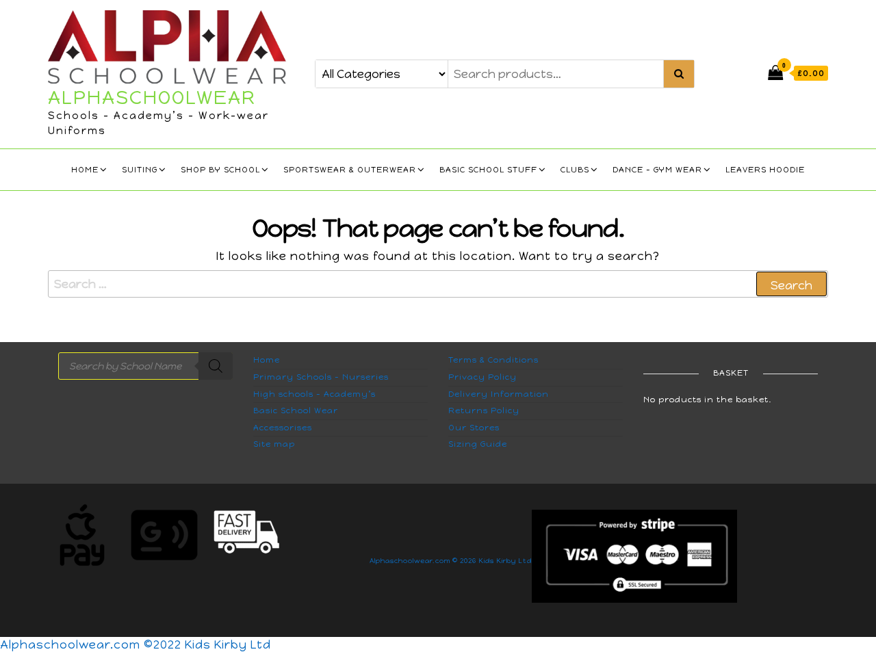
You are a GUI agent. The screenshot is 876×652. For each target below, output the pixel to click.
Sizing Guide (477, 444)
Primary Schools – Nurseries (321, 377)
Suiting (139, 169)
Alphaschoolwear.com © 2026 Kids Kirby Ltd (451, 560)
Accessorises (282, 427)
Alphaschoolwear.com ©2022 (92, 644)
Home (85, 169)
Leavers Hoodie (765, 169)
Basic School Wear (295, 410)
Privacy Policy (482, 377)
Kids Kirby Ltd (228, 644)
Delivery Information (498, 394)
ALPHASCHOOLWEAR (152, 97)
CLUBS (575, 169)
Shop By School (220, 169)
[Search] (215, 366)
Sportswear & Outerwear (349, 169)
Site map (274, 444)
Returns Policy (483, 410)
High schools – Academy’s (314, 394)
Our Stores (474, 427)
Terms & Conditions (493, 360)
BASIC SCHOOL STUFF (488, 169)
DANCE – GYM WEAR (657, 169)
